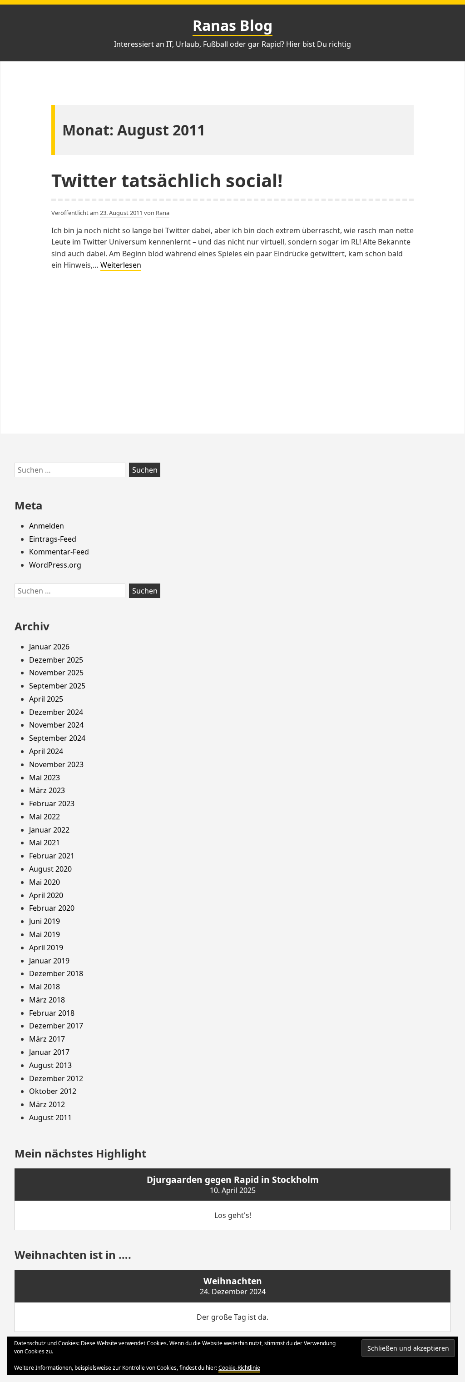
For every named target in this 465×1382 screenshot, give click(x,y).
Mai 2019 (44, 934)
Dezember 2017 (56, 1026)
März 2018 (47, 1000)
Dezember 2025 (56, 660)
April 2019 (46, 948)
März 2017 (47, 1039)
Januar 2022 (49, 830)
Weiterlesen (120, 265)
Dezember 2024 (56, 712)
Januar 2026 (49, 647)
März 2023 (47, 790)
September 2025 (57, 686)
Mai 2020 (44, 882)
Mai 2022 (44, 817)
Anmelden (46, 526)
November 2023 (56, 764)
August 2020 (50, 869)
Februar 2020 (51, 908)
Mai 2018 (44, 987)
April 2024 (46, 751)
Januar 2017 (49, 1052)
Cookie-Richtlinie (239, 1368)
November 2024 (56, 725)
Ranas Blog (232, 25)
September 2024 (57, 738)
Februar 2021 (51, 856)
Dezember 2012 (56, 1078)
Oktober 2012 (52, 1091)
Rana (162, 213)
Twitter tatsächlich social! (166, 180)
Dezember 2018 (56, 973)
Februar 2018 (51, 1013)
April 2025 (46, 699)
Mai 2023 (44, 778)
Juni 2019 (44, 921)
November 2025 (56, 673)
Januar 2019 (49, 961)
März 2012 (47, 1104)
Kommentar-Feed (59, 552)
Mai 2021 (44, 843)
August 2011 (50, 1118)
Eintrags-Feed (52, 539)
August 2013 (50, 1065)
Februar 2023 (51, 803)
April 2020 (46, 895)
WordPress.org (55, 565)
